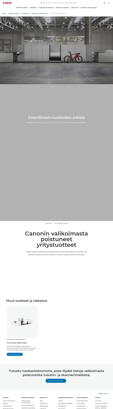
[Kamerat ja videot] (28, 8)
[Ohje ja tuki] (79, 8)
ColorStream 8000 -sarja (17, 343)
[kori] (108, 3)
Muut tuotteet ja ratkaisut (61, 223)
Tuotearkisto (48, 223)
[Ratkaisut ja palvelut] (69, 8)
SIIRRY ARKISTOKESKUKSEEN (55, 380)
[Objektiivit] (37, 8)
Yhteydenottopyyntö (14, 354)
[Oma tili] (104, 3)
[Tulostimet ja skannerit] (54, 8)
